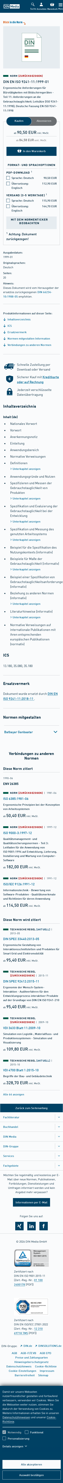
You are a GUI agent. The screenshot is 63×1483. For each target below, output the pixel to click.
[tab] (31, 732)
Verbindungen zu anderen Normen (29, 344)
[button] (41, 6)
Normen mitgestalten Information (28, 338)
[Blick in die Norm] (31, 44)
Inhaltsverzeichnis (19, 319)
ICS (9, 325)
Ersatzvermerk (17, 332)
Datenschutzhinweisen (16, 1417)
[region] (31, 1421)
